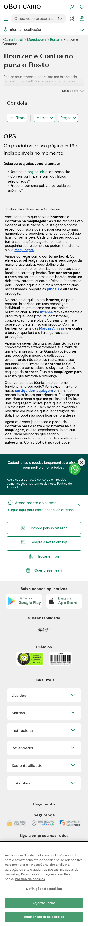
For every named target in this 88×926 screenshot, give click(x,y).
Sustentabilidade (27, 765)
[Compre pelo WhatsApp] (74, 469)
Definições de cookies (44, 889)
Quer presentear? (48, 570)
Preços (66, 118)
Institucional (23, 730)
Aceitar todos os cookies (44, 917)
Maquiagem (37, 39)
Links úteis (21, 783)
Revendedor (22, 748)
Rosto (55, 39)
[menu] (6, 18)
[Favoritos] (82, 7)
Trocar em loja (48, 556)
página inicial (38, 172)
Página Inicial (13, 39)
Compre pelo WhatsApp (48, 528)
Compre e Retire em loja (48, 542)
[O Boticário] (22, 7)
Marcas (42, 118)
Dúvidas (19, 695)
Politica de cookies (30, 879)
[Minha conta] (72, 7)
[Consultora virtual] (72, 18)
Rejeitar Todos (44, 903)
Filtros (20, 118)
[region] (44, 883)
